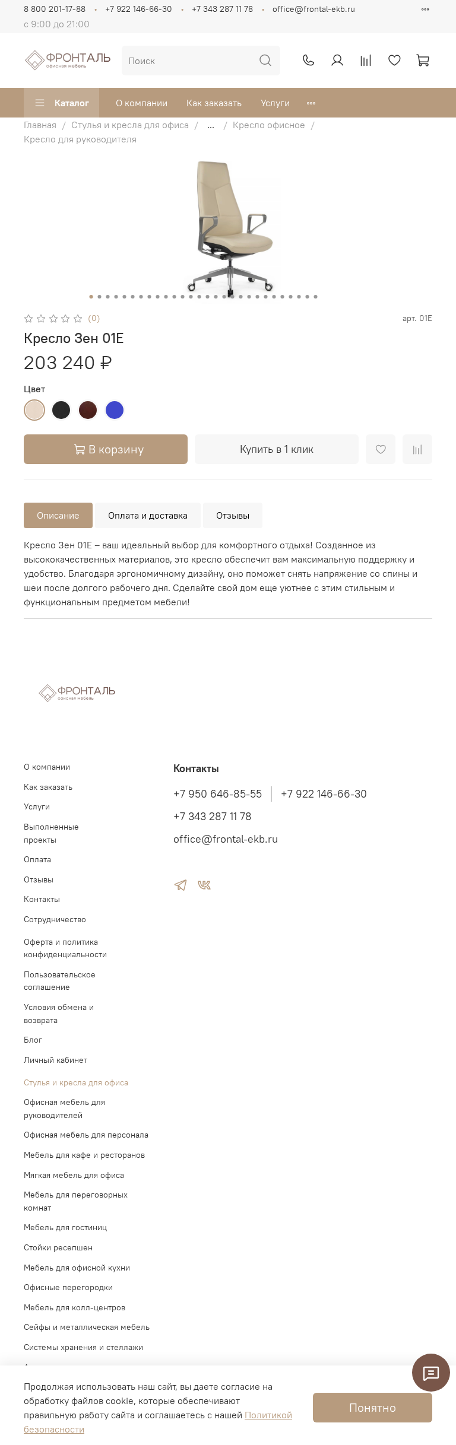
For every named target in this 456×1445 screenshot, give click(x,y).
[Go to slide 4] (116, 296)
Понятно (372, 1407)
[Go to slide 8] (149, 296)
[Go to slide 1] (91, 296)
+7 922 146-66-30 (138, 9)
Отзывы (232, 515)
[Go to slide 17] (224, 296)
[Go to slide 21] (257, 296)
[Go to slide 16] (216, 296)
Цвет (34, 389)
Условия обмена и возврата (59, 1013)
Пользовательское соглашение (60, 981)
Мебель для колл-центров (74, 1307)
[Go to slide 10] (166, 296)
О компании (141, 103)
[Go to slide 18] (233, 296)
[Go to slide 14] (199, 296)
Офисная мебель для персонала (86, 1134)
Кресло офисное (269, 125)
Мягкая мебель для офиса (74, 1175)
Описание (58, 515)
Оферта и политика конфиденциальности (65, 948)
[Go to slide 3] (108, 296)
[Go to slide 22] (266, 296)
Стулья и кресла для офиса (130, 125)
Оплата (37, 859)
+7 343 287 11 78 (222, 9)
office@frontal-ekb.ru (314, 9)
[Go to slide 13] (191, 296)
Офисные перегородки (68, 1287)
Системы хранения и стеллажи (83, 1347)
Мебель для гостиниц (65, 1227)
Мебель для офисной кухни (77, 1267)
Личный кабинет (55, 1060)
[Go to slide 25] (291, 296)
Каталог (72, 103)
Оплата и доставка (148, 515)
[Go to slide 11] (174, 296)
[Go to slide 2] (100, 296)
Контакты (42, 899)
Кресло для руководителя (80, 139)
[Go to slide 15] (208, 296)
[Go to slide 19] (241, 296)
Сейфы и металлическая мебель (87, 1327)
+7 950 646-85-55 (217, 794)
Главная (40, 125)
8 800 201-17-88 (55, 9)
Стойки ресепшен (58, 1247)
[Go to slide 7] (141, 296)
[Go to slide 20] (249, 296)
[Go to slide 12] (183, 296)
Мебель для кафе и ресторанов (84, 1154)
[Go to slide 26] (299, 296)
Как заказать (214, 103)
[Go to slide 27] (307, 296)
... (210, 124)
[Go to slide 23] (274, 296)
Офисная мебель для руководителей (64, 1108)
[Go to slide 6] (133, 296)
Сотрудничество (55, 919)
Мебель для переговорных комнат (76, 1201)
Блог (33, 1039)
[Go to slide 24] (282, 296)
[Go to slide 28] (316, 296)
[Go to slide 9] (158, 296)
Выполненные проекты (51, 833)
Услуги (275, 103)
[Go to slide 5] (124, 296)
